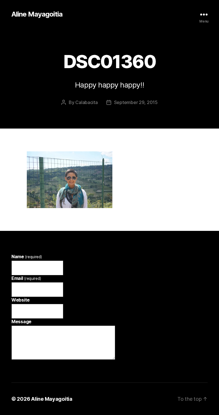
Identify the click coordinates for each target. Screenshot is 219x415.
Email (26, 278)
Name (26, 256)
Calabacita (86, 102)
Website (20, 300)
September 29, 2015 (136, 102)
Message (21, 321)
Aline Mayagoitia (36, 14)
